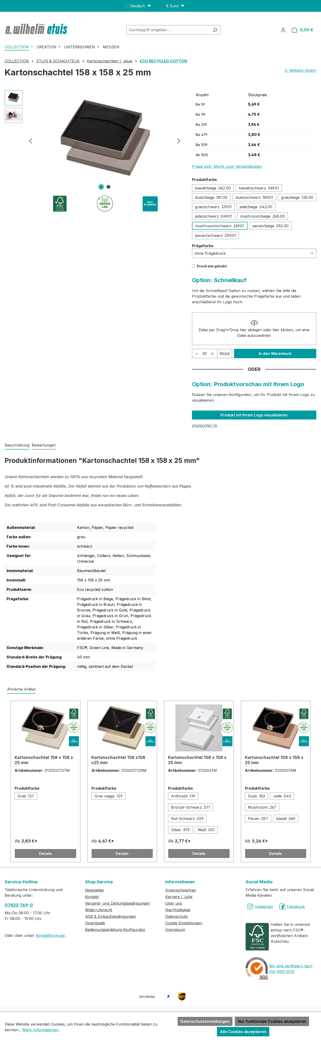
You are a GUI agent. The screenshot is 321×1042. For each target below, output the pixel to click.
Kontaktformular (50, 935)
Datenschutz (176, 916)
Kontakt (92, 896)
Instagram (264, 906)
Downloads (95, 923)
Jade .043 (282, 796)
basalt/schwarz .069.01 (259, 188)
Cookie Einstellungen (183, 923)
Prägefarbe (202, 245)
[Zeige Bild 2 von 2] (108, 187)
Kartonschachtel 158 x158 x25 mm (118, 760)
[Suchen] (214, 30)
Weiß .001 (206, 829)
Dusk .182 (256, 796)
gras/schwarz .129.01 (213, 206)
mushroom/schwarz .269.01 (219, 225)
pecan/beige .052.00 (270, 225)
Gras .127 (26, 796)
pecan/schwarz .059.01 (215, 235)
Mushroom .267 (262, 807)
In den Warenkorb (275, 353)
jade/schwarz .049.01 (213, 216)
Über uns (173, 903)
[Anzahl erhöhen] (212, 353)
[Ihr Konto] (283, 30)
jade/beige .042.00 (256, 206)
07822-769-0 (19, 905)
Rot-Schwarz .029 (187, 818)
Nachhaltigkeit (177, 909)
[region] (93, 140)
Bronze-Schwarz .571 (190, 807)
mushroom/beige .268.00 (262, 216)
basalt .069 (285, 818)
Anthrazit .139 (183, 796)
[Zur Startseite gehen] (37, 29)
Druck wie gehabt (212, 266)
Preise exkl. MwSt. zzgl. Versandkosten (227, 166)
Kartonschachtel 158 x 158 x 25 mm (44, 760)
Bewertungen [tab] (44, 445)
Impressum (175, 929)
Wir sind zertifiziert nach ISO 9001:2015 (290, 969)
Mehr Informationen (40, 1029)
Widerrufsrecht (98, 909)
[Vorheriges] (30, 140)
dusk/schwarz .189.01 (254, 197)
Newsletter (94, 890)
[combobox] (168, 30)
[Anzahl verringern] (197, 353)
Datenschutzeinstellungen (205, 1021)
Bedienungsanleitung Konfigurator (115, 929)
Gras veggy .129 (108, 796)
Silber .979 (180, 829)
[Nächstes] (178, 140)
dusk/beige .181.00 (211, 197)
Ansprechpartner (180, 890)
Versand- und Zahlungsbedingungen (117, 903)
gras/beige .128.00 (297, 197)
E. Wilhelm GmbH (300, 70)
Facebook (296, 906)
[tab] (17, 445)
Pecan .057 (258, 818)
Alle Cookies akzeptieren (243, 1031)
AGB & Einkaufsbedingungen (110, 916)
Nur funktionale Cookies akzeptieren (272, 1021)
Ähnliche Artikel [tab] (21, 689)
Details (45, 853)
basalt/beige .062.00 (213, 188)
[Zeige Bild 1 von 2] (101, 187)
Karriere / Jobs (178, 896)
